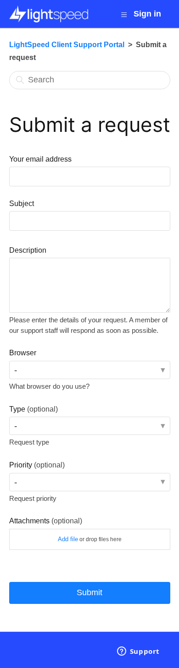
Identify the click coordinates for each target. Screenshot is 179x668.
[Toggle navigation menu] (124, 15)
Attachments (45, 520)
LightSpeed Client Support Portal (66, 44)
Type (33, 409)
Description (27, 250)
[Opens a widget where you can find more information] (138, 652)
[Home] (48, 13)
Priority (37, 465)
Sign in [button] (147, 13)
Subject (21, 203)
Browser (22, 352)
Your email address (40, 159)
